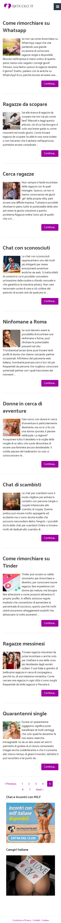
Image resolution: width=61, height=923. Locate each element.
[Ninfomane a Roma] (11, 339)
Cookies (45, 920)
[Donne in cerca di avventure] (11, 428)
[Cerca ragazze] (11, 191)
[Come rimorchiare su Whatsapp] (11, 47)
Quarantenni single (25, 714)
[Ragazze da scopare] (11, 121)
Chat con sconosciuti (26, 248)
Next (39, 789)
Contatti (36, 920)
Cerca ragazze (18, 174)
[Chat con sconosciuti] (11, 265)
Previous (11, 783)
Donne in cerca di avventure (22, 407)
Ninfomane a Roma (25, 322)
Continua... (50, 83)
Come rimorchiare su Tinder (26, 562)
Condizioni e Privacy (21, 920)
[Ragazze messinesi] (11, 661)
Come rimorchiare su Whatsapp (26, 27)
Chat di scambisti (22, 485)
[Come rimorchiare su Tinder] (11, 583)
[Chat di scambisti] (11, 502)
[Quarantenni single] (11, 730)
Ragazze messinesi (24, 644)
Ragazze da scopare (25, 104)
